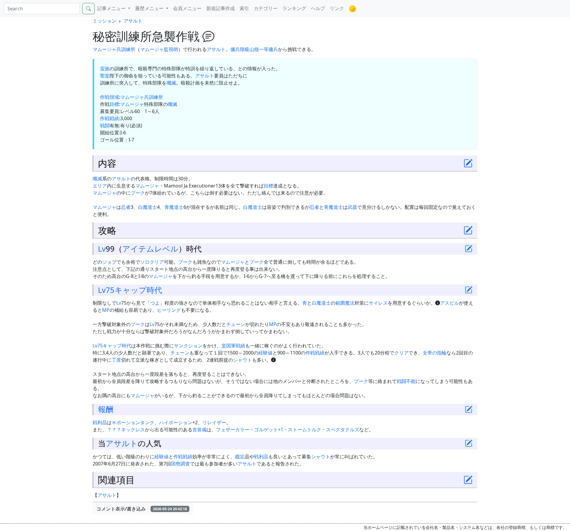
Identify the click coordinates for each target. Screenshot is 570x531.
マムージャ (132, 104)
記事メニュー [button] (112, 8)
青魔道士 (173, 207)
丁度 (116, 360)
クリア (157, 262)
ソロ (145, 262)
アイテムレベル (150, 249)
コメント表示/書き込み (141, 508)
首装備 (199, 429)
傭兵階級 (239, 49)
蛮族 (105, 68)
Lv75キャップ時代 (130, 290)
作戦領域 (109, 97)
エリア (100, 185)
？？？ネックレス (126, 429)
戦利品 (100, 422)
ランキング (294, 8)
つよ (155, 303)
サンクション (188, 345)
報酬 (105, 409)
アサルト (133, 21)
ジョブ (109, 262)
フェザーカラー (232, 429)
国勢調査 (180, 463)
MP (106, 310)
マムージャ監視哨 (159, 49)
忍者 (126, 207)
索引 (244, 8)
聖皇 (105, 75)
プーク (138, 193)
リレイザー (214, 422)
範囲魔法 (344, 303)
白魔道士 (147, 207)
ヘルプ (318, 8)
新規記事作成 (220, 8)
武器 (352, 207)
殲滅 (171, 83)
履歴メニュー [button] (150, 8)
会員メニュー (187, 8)
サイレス (378, 303)
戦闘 (105, 125)
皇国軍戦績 (233, 345)
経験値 (265, 352)
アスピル (449, 303)
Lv (102, 249)
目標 (114, 104)
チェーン (235, 324)
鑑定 (240, 456)
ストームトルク (304, 429)
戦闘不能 (406, 381)
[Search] (88, 8)
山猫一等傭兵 (263, 49)
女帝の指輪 (434, 352)
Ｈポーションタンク (133, 422)
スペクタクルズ (342, 429)
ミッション (104, 21)
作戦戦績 (109, 118)
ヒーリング (169, 310)
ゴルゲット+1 (268, 429)
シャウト (242, 360)
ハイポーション (175, 422)
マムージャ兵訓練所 (114, 49)
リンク (337, 8)
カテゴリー (266, 8)
